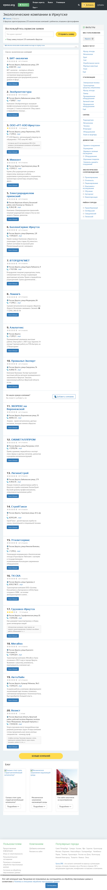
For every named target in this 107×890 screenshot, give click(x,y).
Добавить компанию (65, 396)
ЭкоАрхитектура (20, 91)
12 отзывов (23, 612)
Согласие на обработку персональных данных (12, 871)
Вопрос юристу (38, 2)
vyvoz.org (9, 4)
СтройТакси (19, 506)
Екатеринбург (87, 851)
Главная (8, 18)
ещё (19, 67)
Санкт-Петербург (62, 848)
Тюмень (64, 854)
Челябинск (97, 851)
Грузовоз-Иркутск (23, 609)
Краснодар (98, 848)
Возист (15, 710)
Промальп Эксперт (23, 360)
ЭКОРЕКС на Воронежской (17, 407)
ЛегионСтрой (19, 473)
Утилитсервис (20, 540)
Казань (78, 848)
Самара (72, 848)
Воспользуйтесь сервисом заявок (24, 28)
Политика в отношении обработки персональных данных (13, 864)
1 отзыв (22, 713)
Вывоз (50, 2)
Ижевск (81, 857)
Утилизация (60, 2)
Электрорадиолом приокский (20, 195)
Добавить (89, 5)
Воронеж (65, 851)
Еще (34, 7)
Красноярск (72, 854)
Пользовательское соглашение (10, 858)
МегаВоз (17, 643)
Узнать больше (12, 84)
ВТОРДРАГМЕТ (20, 260)
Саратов (89, 848)
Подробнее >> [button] (13, 806)
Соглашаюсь (52, 885)
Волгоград (96, 854)
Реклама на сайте (35, 851)
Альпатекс (17, 327)
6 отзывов (23, 128)
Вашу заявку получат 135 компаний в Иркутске (24, 39)
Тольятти (74, 857)
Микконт (15, 159)
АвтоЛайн (17, 677)
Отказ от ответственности (13, 854)
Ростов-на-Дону (84, 854)
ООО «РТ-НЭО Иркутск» (25, 125)
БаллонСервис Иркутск (25, 227)
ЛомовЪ (15, 294)
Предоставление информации (9, 849)
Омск (87, 857)
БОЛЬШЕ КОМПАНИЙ (41, 756)
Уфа (83, 848)
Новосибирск (75, 851)
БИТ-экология (19, 58)
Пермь (58, 854)
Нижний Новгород (63, 857)
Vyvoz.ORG (59, 864)
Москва (58, 851)
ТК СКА (15, 575)
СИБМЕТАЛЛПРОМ (23, 439)
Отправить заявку (66, 34)
